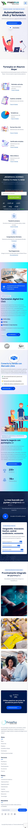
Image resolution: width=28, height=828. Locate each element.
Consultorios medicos (6, 779)
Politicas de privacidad (7, 753)
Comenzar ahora (12, 23)
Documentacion (14, 255)
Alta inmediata (12, 334)
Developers (4, 751)
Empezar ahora (6, 388)
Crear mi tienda (15, 90)
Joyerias (3, 789)
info (15, 697)
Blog (2, 741)
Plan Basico (4, 761)
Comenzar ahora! (12, 463)
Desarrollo (3, 743)
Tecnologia (4, 796)
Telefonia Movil (5, 782)
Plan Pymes (4, 764)
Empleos (3, 746)
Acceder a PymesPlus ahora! (17, 516)
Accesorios (4, 768)
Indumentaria (4, 786)
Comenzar (14, 241)
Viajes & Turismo (5, 791)
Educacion (3, 794)
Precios (3, 771)
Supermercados (5, 784)
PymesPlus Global (5, 748)
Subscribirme (22, 810)
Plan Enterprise (4, 766)
